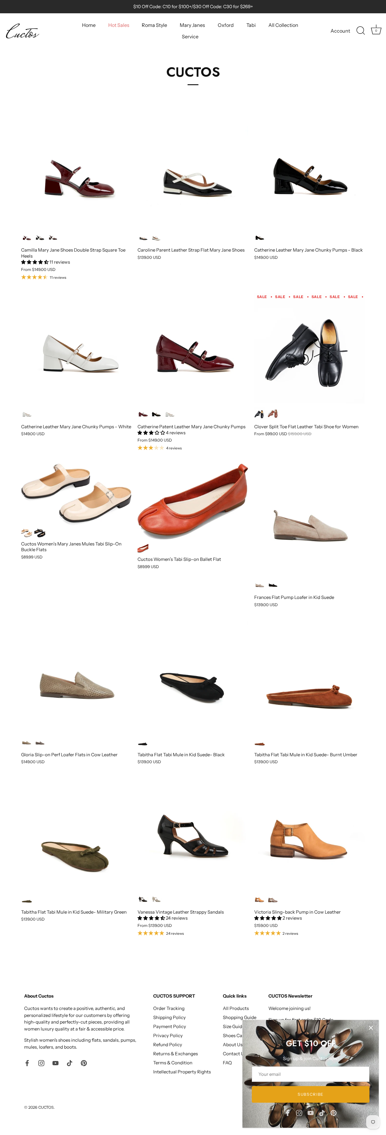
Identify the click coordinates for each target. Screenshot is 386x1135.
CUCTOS (46, 1107)
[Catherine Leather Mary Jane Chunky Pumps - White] (76, 348)
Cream (156, 237)
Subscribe (311, 1094)
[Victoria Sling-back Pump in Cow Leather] (309, 833)
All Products (236, 1008)
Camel (259, 898)
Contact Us (234, 1053)
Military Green (26, 898)
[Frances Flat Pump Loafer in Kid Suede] (309, 519)
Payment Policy (169, 1026)
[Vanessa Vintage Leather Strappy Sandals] (193, 833)
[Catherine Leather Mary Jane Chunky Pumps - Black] (309, 171)
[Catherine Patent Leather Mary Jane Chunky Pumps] (193, 348)
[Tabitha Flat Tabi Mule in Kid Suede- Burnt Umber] (309, 676)
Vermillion (26, 237)
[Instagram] (299, 1112)
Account (340, 31)
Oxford (226, 25)
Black (39, 237)
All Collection (283, 25)
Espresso (53, 237)
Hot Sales (118, 25)
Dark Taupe (39, 741)
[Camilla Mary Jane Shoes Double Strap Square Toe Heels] (76, 171)
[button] (35, 262)
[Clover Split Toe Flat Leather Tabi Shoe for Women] (309, 348)
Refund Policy (167, 1044)
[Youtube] (311, 1112)
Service (190, 37)
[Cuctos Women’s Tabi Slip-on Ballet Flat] (193, 502)
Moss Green (26, 741)
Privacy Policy (168, 1035)
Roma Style (154, 25)
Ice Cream (156, 898)
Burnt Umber (272, 413)
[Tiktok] (322, 1112)
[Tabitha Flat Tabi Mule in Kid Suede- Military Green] (76, 833)
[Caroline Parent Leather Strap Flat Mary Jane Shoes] (193, 171)
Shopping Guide (239, 1017)
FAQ (227, 1063)
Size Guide (234, 1026)
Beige (26, 533)
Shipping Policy (169, 1017)
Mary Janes (192, 25)
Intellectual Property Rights (182, 1072)
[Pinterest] (334, 1112)
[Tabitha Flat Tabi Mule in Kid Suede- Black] (193, 676)
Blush (259, 584)
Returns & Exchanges (175, 1053)
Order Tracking (169, 1008)
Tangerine (143, 548)
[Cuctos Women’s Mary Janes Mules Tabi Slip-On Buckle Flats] (76, 494)
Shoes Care (234, 1035)
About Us (232, 1044)
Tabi (251, 25)
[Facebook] (288, 1112)
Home (89, 25)
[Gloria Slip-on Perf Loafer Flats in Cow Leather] (76, 676)
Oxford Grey (272, 898)
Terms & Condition (172, 1063)
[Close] (371, 1027)
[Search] (360, 30)
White (26, 413)
